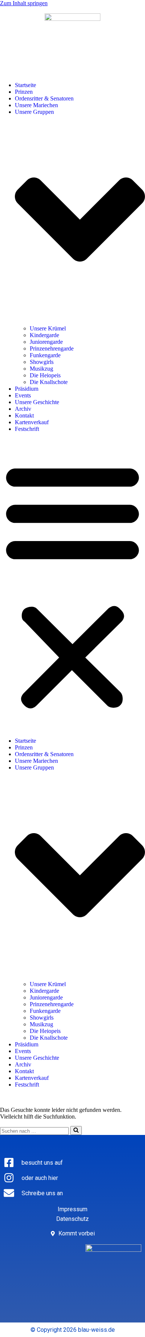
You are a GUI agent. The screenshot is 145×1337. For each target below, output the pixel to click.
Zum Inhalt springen (24, 3)
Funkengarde (45, 355)
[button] (72, 585)
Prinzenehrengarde (52, 348)
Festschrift (27, 429)
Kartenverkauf (32, 422)
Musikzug (41, 368)
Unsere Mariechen (36, 105)
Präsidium (26, 389)
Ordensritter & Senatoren (44, 98)
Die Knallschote (49, 382)
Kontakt (24, 415)
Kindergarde (44, 335)
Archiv (23, 409)
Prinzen (24, 92)
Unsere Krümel (48, 328)
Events (23, 395)
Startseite (25, 85)
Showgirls (42, 362)
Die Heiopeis (45, 375)
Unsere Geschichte (37, 402)
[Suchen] (76, 1130)
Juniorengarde (46, 342)
